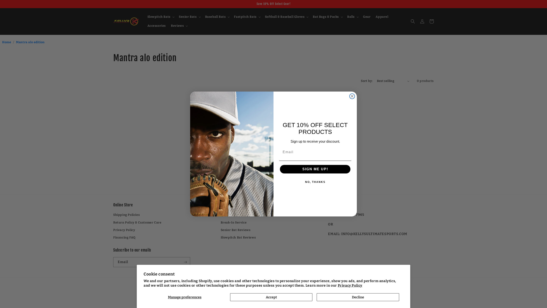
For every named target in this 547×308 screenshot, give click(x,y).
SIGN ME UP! (315, 169)
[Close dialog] (352, 96)
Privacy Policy (350, 285)
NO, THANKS (315, 182)
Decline (358, 297)
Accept (271, 297)
